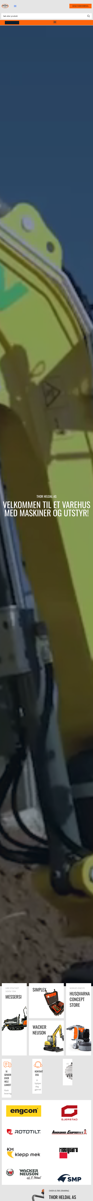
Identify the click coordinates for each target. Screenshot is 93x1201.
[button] (15, 6)
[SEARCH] (88, 16)
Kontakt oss (39, 1073)
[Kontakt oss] (38, 1064)
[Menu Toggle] (17, 22)
